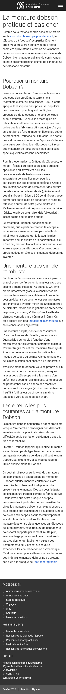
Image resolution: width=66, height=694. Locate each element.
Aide (8, 608)
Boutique (11, 613)
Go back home (33, 5)
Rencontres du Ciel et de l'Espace (24, 635)
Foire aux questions (17, 617)
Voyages (11, 604)
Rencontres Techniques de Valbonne (26, 648)
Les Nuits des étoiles (17, 631)
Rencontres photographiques (22, 640)
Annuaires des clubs (17, 595)
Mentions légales (30, 689)
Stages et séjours (16, 599)
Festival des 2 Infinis (17, 644)
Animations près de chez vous (23, 591)
